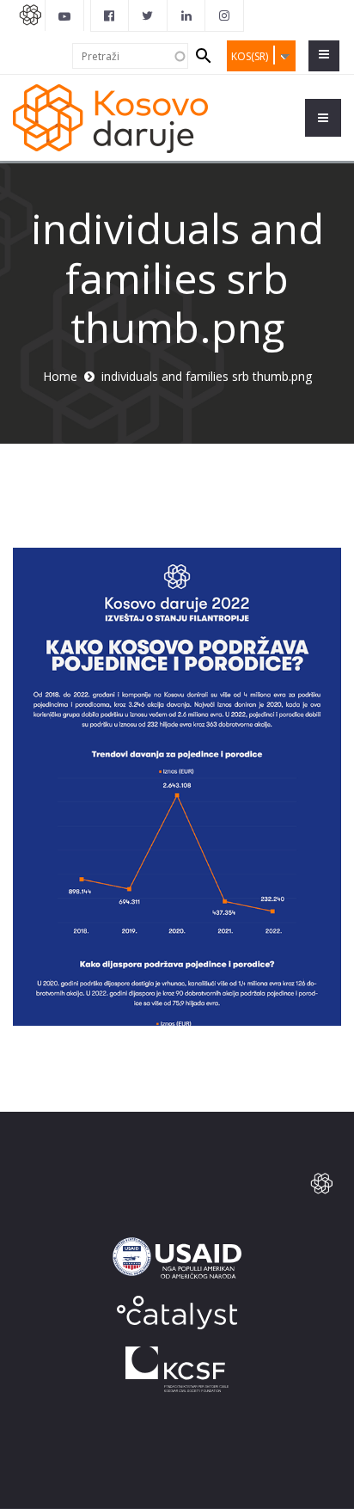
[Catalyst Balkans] (110, 15)
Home (60, 376)
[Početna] (110, 117)
